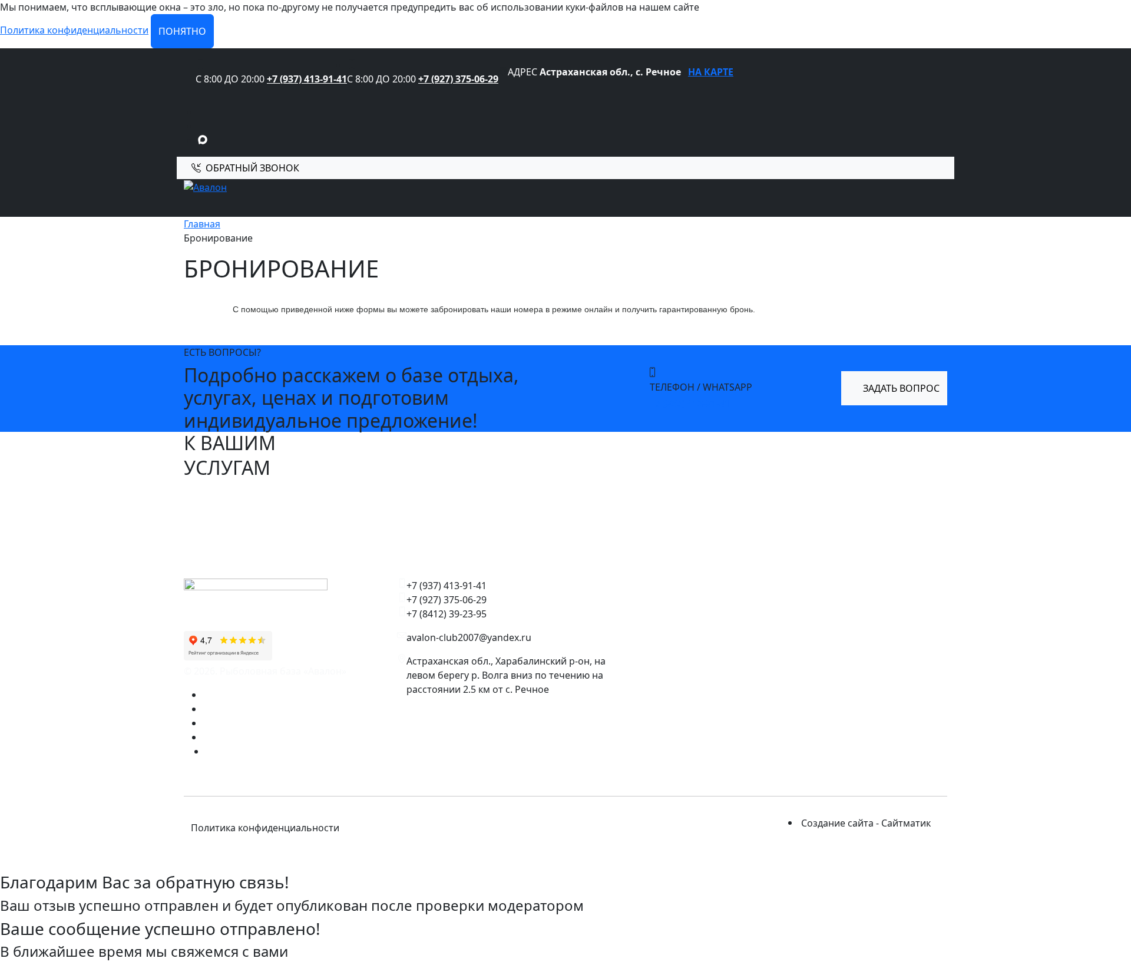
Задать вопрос (900, 388)
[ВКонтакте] (206, 694)
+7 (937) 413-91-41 (307, 78)
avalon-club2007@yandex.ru (468, 637)
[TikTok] (206, 737)
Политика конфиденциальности (74, 30)
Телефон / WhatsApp (701, 387)
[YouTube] (206, 722)
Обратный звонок (252, 167)
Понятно (182, 31)
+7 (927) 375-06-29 (458, 78)
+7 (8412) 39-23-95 (446, 613)
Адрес (522, 71)
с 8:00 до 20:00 (230, 78)
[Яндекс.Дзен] (206, 708)
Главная (202, 223)
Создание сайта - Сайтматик (866, 823)
